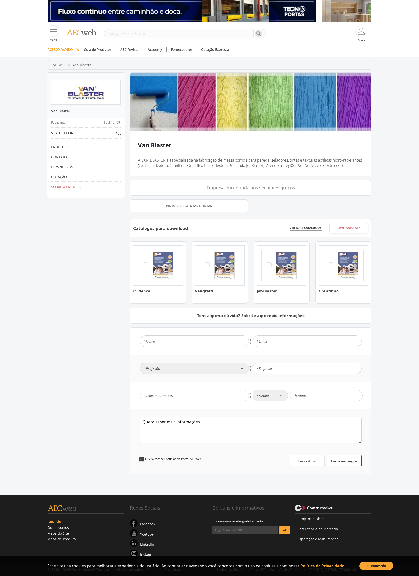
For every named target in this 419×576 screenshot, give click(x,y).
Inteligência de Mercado (318, 529)
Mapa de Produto (62, 539)
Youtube (147, 534)
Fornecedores (181, 49)
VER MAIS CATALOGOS (306, 228)
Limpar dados (307, 461)
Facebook (147, 524)
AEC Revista (129, 49)
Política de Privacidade (322, 565)
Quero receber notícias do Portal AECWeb (173, 459)
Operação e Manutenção (318, 539)
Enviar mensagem (344, 461)
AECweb (59, 65)
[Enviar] (284, 530)
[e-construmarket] (314, 507)
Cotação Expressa (215, 49)
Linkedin (147, 544)
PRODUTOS (60, 147)
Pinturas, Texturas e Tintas (189, 206)
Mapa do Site (58, 533)
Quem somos (58, 527)
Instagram (148, 554)
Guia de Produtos (98, 49)
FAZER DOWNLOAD (348, 228)
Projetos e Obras (311, 518)
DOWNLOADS (62, 167)
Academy (155, 49)
